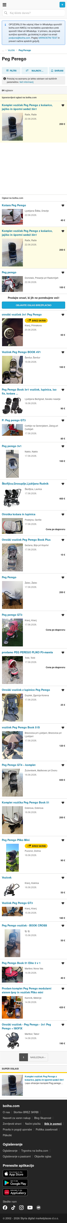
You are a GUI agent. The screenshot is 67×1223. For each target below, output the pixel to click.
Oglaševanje (10, 1150)
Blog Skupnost (42, 1118)
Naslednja (38, 1057)
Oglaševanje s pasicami (17, 1156)
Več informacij (26, 81)
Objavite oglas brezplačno (33, 305)
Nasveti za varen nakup (17, 1118)
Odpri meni (4, 4)
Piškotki (7, 1135)
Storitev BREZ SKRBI (26, 1112)
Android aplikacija (15, 1183)
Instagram (21, 1207)
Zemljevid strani (12, 1123)
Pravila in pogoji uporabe (17, 1129)
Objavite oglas (42, 1156)
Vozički (11, 50)
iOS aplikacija (15, 1173)
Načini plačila (33, 1123)
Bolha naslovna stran (33, 4)
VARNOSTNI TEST (47, 37)
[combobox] (33, 12)
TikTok (13, 1207)
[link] (33, 122)
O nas (6, 1112)
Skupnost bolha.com (38, 1207)
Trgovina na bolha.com (34, 1150)
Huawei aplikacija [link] (15, 1192)
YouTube (30, 1207)
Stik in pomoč (53, 1123)
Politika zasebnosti (47, 1129)
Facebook (5, 1207)
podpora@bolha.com (19, 37)
